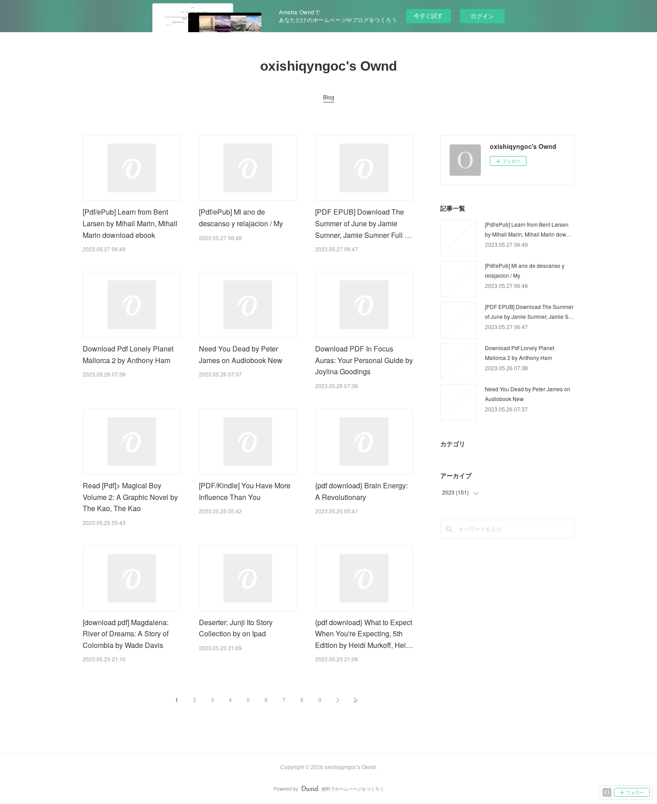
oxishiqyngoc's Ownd (328, 66)
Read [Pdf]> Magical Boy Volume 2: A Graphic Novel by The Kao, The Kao (130, 496)
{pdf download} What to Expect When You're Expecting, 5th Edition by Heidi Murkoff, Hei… (364, 633)
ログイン (482, 16)
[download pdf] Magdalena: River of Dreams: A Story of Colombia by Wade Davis (125, 633)
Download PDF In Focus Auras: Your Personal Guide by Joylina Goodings (364, 360)
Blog (328, 97)
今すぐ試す (428, 15)
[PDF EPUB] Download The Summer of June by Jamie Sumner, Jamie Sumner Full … (363, 223)
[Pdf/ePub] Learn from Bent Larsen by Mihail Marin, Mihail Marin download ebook (130, 223)
